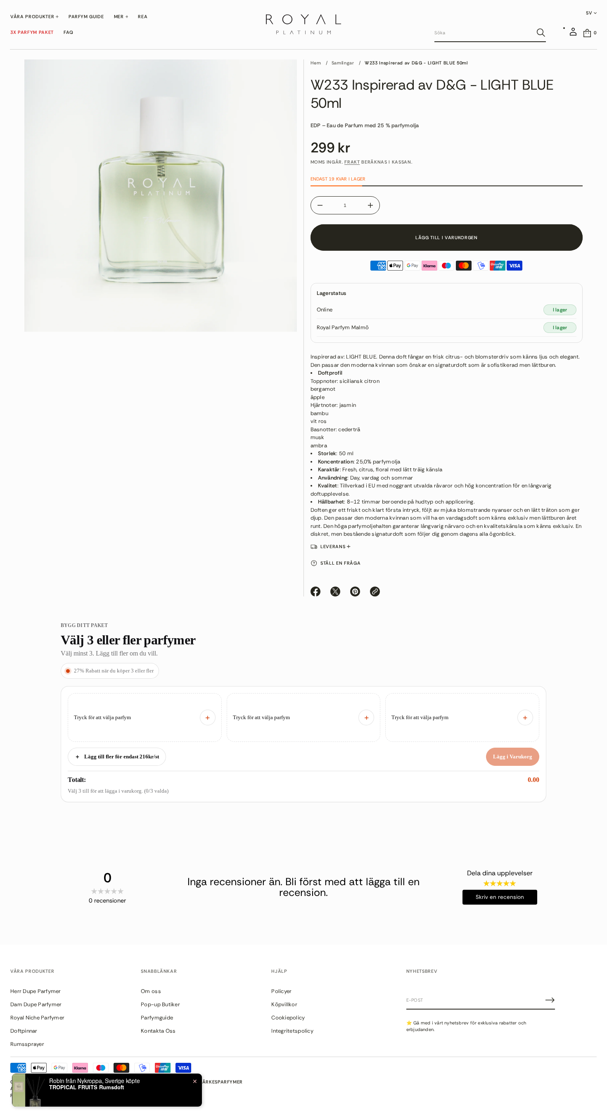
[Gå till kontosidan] (573, 35)
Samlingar (343, 63)
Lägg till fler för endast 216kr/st (117, 756)
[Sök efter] (541, 33)
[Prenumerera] (550, 1000)
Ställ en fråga (340, 563)
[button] (490, 33)
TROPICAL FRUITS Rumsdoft (86, 1087)
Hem (316, 63)
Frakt (352, 162)
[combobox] (483, 32)
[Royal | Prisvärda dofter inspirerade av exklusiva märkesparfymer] (303, 24)
